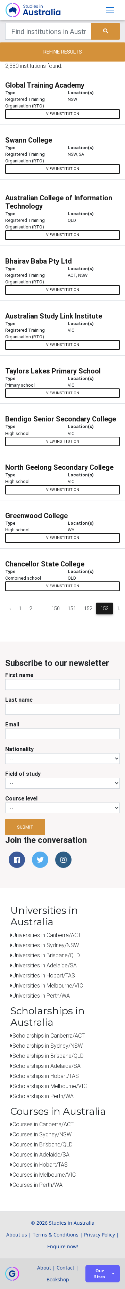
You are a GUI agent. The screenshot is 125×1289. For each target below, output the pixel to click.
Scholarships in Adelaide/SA (46, 1065)
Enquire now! (62, 1246)
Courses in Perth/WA (37, 1184)
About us (16, 1234)
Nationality (19, 749)
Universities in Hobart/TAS (43, 975)
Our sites (100, 1274)
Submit (25, 827)
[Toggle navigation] (110, 10)
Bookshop (58, 1279)
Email (12, 724)
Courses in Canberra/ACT (43, 1124)
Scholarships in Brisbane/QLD (48, 1055)
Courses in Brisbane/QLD (42, 1144)
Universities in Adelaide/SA (44, 965)
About (44, 1267)
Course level (21, 798)
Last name (19, 699)
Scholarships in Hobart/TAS (45, 1075)
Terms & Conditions (55, 1234)
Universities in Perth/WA (41, 995)
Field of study (23, 773)
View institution (62, 114)
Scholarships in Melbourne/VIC (49, 1085)
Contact (65, 1267)
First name (19, 674)
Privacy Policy (99, 1234)
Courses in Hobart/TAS (40, 1164)
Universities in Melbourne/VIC (47, 985)
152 (88, 608)
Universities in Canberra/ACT (46, 935)
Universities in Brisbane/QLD (46, 955)
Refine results (62, 51)
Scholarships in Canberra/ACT (48, 1035)
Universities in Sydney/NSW (45, 945)
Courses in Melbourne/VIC (44, 1174)
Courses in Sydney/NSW (42, 1134)
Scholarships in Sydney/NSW (47, 1045)
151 (72, 608)
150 (55, 608)
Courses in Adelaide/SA (40, 1154)
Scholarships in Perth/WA (43, 1096)
